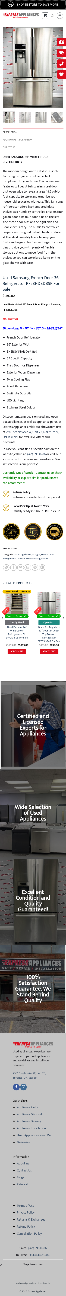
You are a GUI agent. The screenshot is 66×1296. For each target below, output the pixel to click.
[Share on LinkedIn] (42, 567)
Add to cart (17, 651)
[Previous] (8, 67)
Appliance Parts (27, 1107)
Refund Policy (26, 1226)
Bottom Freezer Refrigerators (32, 559)
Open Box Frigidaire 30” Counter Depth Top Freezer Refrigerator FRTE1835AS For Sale (49, 634)
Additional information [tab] (17, 140)
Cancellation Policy (29, 1233)
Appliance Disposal (29, 1114)
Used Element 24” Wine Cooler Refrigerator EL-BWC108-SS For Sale (17, 632)
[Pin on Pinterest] (35, 567)
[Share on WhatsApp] (6, 567)
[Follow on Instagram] (23, 1087)
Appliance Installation (31, 1128)
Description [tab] (10, 132)
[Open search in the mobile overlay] (52, 15)
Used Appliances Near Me (34, 1135)
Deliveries (23, 1142)
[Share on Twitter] (20, 567)
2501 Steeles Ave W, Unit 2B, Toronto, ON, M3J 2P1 (29, 1075)
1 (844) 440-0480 (39, 1255)
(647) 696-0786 (36, 454)
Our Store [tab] (9, 147)
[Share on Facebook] (13, 567)
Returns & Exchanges (31, 1219)
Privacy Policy (25, 1212)
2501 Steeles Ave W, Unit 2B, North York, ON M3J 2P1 (31, 434)
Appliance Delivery (29, 1121)
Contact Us (24, 1170)
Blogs (20, 1177)
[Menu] (60, 15)
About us (23, 1163)
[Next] (63, 625)
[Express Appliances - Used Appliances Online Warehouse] (21, 16)
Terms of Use (25, 1205)
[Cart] (45, 15)
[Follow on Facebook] (16, 1087)
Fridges (36, 555)
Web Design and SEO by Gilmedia (33, 1283)
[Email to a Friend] (27, 567)
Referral (22, 1184)
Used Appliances (23, 555)
